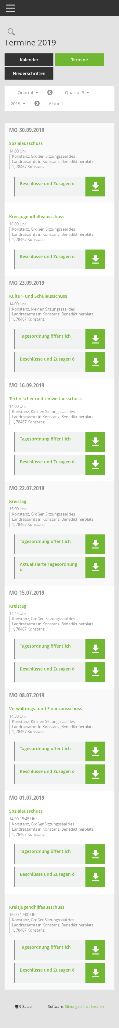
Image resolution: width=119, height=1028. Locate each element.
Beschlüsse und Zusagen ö (47, 183)
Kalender (29, 60)
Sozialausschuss (26, 143)
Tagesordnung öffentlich (45, 336)
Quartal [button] (26, 92)
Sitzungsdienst (84, 1006)
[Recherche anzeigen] (10, 32)
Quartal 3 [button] (75, 92)
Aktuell (56, 103)
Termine (79, 60)
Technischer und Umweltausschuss (45, 398)
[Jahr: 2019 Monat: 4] (50, 92)
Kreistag (17, 501)
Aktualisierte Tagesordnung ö (48, 567)
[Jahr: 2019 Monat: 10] (37, 103)
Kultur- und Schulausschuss (38, 296)
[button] (95, 186)
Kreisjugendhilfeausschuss (36, 216)
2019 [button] (16, 103)
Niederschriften (29, 73)
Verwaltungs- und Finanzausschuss (45, 708)
